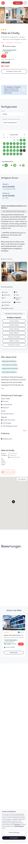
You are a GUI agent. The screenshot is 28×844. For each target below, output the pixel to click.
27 (7, 154)
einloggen (9, 87)
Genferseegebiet (9, 42)
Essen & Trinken (5, 398)
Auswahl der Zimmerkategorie (11, 119)
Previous (2, 15)
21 (10, 150)
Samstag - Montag (14, 325)
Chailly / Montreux (18, 42)
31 (20, 154)
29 (14, 154)
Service (3, 411)
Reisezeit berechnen (8, 472)
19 (4, 150)
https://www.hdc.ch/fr (15, 457)
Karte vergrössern (22, 479)
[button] (10, 122)
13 (7, 147)
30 (17, 154)
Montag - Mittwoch (14, 333)
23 (17, 150)
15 (14, 147)
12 (4, 147)
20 (7, 150)
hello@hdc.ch (13, 455)
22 (14, 150)
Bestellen (18, 3)
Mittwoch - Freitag (14, 341)
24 (21, 150)
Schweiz (2, 42)
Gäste (5, 114)
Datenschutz (17, 824)
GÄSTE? (3, 111)
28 (11, 154)
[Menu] (25, 3)
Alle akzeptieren (14, 838)
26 (4, 154)
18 (24, 147)
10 (21, 143)
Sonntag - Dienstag (14, 329)
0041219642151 (13, 453)
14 (10, 147)
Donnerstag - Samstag (14, 345)
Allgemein (4, 417)
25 (24, 150)
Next (26, 15)
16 (17, 147)
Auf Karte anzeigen (9, 46)
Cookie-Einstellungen (19, 826)
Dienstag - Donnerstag (14, 337)
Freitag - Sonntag (14, 321)
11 (24, 143)
